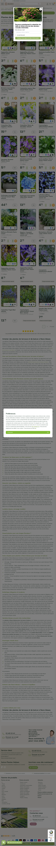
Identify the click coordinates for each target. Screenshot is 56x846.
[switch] (51, 840)
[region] (28, 423)
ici (35, 428)
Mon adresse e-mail (20, 29)
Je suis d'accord (21, 35)
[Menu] (54, 830)
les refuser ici (35, 426)
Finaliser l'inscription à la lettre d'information (28, 38)
